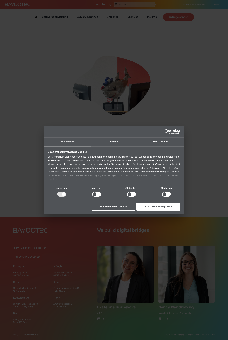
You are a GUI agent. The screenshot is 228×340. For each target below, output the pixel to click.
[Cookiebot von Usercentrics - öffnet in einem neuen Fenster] (166, 131)
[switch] (96, 194)
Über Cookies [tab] (160, 141)
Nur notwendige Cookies (113, 206)
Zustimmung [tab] (67, 141)
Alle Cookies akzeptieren (158, 206)
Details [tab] (114, 141)
